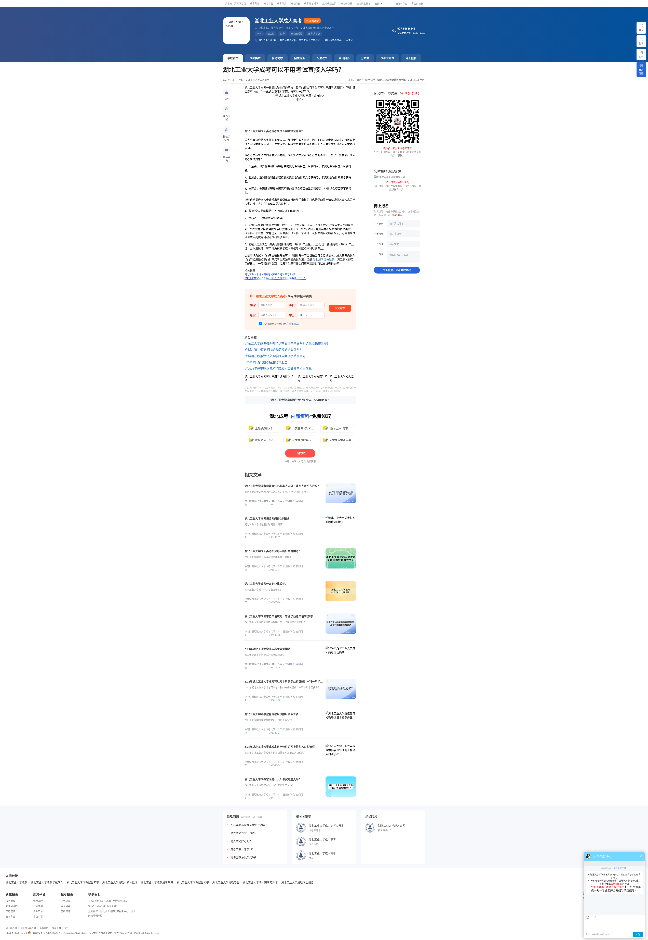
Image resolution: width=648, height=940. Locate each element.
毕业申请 (38, 911)
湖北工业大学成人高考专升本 (260, 882)
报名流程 (10, 901)
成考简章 (255, 58)
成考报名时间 (311, 3)
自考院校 (10, 911)
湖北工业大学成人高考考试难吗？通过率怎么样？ (270, 274)
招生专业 (299, 58)
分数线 (365, 58)
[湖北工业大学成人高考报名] (641, 52)
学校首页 (232, 58)
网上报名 (411, 58)
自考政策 (65, 901)
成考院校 (255, 3)
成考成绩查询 (329, 3)
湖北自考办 (12, 906)
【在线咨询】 (397, 215)
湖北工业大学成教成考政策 (157, 882)
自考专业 (10, 916)
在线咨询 (314, 21)
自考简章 (277, 58)
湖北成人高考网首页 (235, 3)
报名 (641, 57)
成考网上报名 (363, 3)
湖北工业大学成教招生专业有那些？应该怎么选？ (300, 400)
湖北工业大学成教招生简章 (82, 882)
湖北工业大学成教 (16, 882)
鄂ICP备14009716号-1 (16, 933)
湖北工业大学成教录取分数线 (119, 882)
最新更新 (43, 928)
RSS (66, 928)
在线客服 (641, 72)
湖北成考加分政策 (323, 259)
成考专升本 (387, 58)
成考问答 (295, 3)
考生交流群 (417, 3)
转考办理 (38, 906)
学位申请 (38, 916)
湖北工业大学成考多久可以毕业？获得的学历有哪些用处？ (275, 278)
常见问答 (344, 58)
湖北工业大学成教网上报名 (297, 882)
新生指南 (12, 894)
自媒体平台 (401, 3)
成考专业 (268, 3)
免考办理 (38, 901)
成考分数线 (346, 3)
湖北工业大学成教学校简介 (47, 882)
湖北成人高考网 (28, 928)
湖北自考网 (11, 928)
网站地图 (56, 928)
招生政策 (322, 58)
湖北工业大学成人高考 (257, 80)
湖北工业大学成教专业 (225, 882)
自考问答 (65, 906)
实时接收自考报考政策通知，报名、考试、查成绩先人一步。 (397, 186)
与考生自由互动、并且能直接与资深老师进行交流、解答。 (397, 152)
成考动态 (282, 3)
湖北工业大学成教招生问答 (193, 882)
